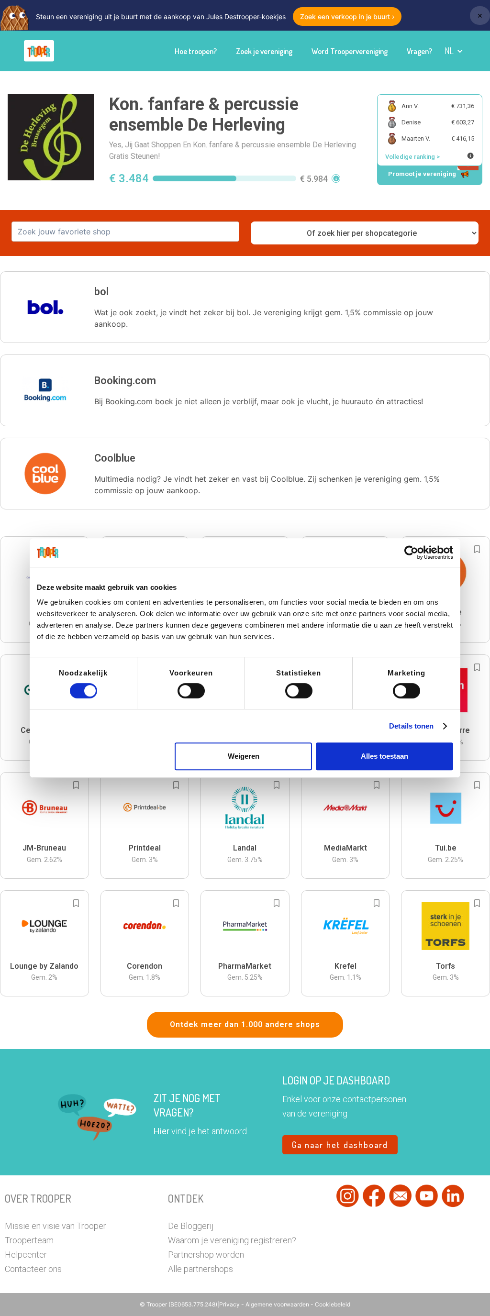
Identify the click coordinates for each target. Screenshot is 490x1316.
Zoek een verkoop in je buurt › (347, 16)
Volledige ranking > (412, 156)
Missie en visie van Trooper (55, 1226)
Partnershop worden (206, 1255)
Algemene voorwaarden (278, 1304)
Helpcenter (26, 1255)
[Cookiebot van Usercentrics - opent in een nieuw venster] (411, 552)
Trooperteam (29, 1240)
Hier (161, 1131)
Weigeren (243, 756)
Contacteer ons (33, 1269)
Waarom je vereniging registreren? (232, 1240)
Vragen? (419, 51)
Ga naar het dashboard (340, 1144)
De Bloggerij (191, 1226)
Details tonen (411, 726)
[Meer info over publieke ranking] (470, 156)
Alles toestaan (384, 756)
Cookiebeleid (332, 1304)
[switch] (191, 690)
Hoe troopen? (196, 51)
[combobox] (125, 231)
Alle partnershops (200, 1269)
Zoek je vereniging (264, 51)
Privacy (230, 1304)
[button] (454, 51)
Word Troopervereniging (350, 51)
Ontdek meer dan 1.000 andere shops (245, 1024)
